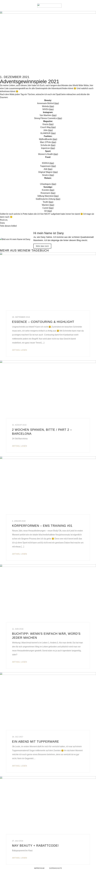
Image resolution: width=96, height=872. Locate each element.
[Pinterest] (90, 5)
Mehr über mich (42, 246)
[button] (5, 5)
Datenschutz (55, 868)
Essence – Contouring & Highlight (43, 321)
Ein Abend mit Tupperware (35, 741)
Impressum (39, 868)
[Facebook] (79, 5)
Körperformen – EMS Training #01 (42, 525)
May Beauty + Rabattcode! (35, 845)
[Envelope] (74, 5)
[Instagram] (85, 5)
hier (56, 103)
